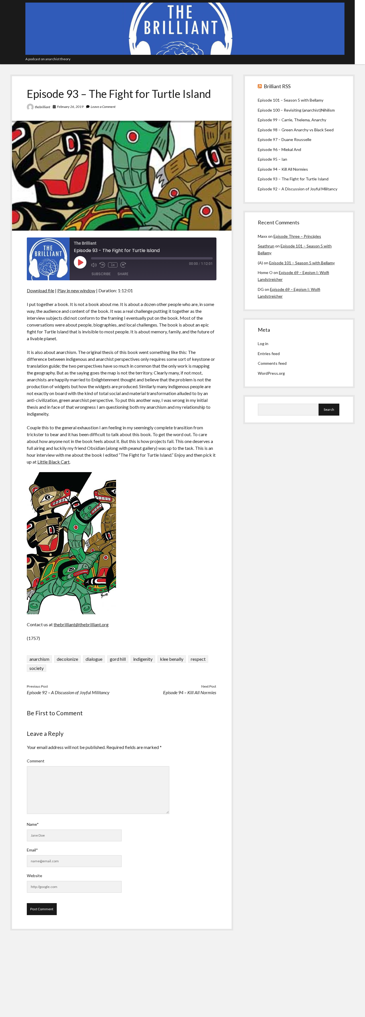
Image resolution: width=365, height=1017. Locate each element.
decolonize (67, 659)
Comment (35, 760)
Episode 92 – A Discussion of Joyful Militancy (68, 692)
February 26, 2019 (70, 106)
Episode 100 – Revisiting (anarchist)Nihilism (296, 110)
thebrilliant (42, 107)
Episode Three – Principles (297, 236)
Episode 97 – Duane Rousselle (284, 139)
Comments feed (272, 363)
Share (122, 273)
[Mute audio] (94, 264)
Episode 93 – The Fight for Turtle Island (293, 178)
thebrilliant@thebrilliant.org (81, 624)
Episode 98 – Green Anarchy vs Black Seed (296, 129)
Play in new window (76, 290)
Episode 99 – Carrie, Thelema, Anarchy (292, 119)
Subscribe (101, 273)
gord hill (118, 659)
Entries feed (269, 353)
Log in (263, 343)
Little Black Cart (53, 461)
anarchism (39, 659)
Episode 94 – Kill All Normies (189, 692)
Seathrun (266, 245)
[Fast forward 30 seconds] (123, 265)
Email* (32, 849)
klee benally (171, 659)
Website (34, 875)
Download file (40, 290)
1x (113, 265)
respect (198, 659)
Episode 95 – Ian (272, 159)
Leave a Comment (103, 106)
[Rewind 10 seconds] (102, 265)
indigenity (143, 659)
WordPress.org (271, 373)
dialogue (94, 659)
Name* (33, 824)
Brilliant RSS (277, 86)
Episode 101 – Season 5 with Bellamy (290, 100)
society (36, 668)
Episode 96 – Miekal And (279, 149)
